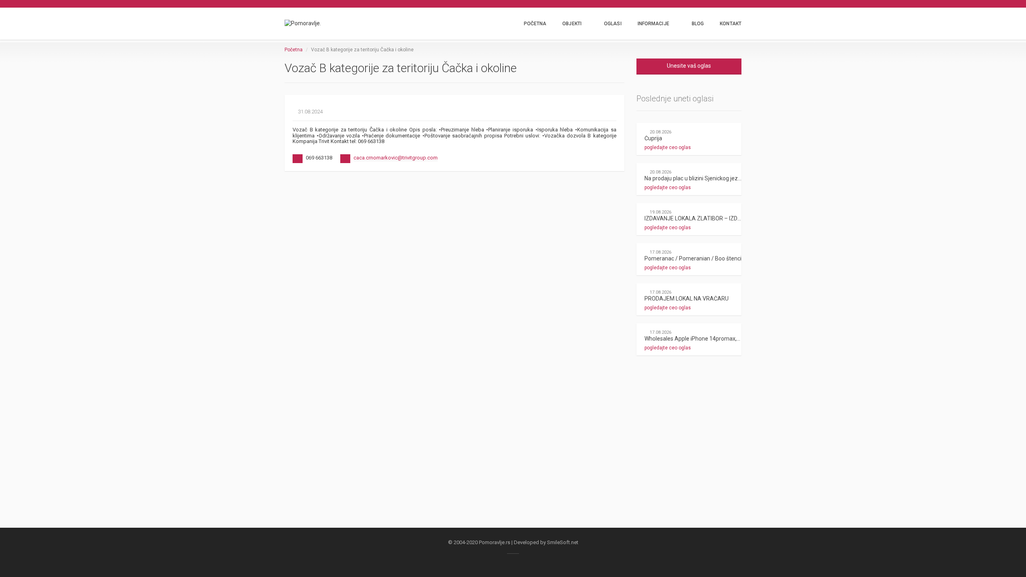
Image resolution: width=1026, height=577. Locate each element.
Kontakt (730, 23)
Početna (535, 23)
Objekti (572, 23)
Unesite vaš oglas (689, 66)
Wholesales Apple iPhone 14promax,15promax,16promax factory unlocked (739, 338)
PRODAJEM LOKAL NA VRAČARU (686, 298)
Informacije (653, 23)
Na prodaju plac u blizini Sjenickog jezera (695, 178)
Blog (698, 23)
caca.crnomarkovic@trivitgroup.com (395, 158)
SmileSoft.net (562, 542)
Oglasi (613, 23)
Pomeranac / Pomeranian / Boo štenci (692, 258)
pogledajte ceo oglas (668, 147)
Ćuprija (653, 138)
